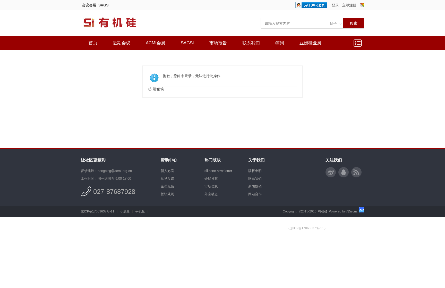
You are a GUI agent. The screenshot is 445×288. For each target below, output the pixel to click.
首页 (93, 42)
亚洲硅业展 (310, 42)
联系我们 (251, 42)
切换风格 (362, 5)
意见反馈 (167, 178)
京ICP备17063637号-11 (97, 211)
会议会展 (89, 5)
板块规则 (167, 194)
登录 (335, 5)
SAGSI (103, 5)
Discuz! (353, 211)
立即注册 (349, 5)
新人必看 (167, 171)
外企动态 (211, 194)
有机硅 (322, 211)
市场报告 (218, 42)
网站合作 (255, 194)
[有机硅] (115, 31)
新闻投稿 (255, 186)
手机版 (140, 211)
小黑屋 (125, 211)
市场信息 (211, 186)
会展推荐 (211, 178)
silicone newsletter (218, 171)
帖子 (333, 23)
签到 (279, 42)
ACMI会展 (155, 42)
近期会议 (121, 42)
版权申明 (255, 171)
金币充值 (167, 186)
